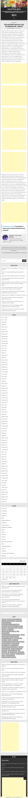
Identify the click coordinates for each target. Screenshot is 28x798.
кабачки (22, 635)
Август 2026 (4, 317)
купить (9, 640)
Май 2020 (4, 485)
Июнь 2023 (4, 407)
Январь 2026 (4, 334)
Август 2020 (4, 480)
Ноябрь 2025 (4, 338)
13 (3, 571)
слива (3, 654)
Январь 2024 (4, 390)
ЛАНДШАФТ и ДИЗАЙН (7, 527)
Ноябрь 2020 (4, 473)
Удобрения (4, 555)
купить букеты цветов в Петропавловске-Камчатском (13, 641)
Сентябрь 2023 (5, 400)
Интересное (14, 22)
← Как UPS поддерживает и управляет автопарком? (14, 252)
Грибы (3, 518)
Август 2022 (4, 428)
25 (21, 574)
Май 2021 (4, 459)
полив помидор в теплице (16, 648)
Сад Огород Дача (14, 9)
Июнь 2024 (4, 378)
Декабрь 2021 (5, 442)
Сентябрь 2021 (5, 449)
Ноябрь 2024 (4, 367)
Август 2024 (4, 374)
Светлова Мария (11, 28)
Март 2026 (4, 329)
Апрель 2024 (4, 383)
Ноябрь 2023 (4, 395)
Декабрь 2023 (5, 393)
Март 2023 (4, 414)
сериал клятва (21, 652)
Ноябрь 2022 (4, 423)
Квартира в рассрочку (6, 622)
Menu (15, 15)
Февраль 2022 (5, 437)
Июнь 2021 (4, 456)
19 (24, 571)
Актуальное (4, 508)
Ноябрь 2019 (4, 499)
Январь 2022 (4, 440)
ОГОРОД (3, 534)
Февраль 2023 (5, 416)
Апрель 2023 (4, 411)
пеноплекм (21, 647)
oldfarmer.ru (19, 797)
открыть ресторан (14, 645)
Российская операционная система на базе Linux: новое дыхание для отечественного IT (12, 596)
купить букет (15, 640)
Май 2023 (4, 409)
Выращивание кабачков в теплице (14, 619)
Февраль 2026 (5, 331)
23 (14, 574)
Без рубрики (4, 510)
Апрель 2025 (4, 355)
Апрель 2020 (4, 487)
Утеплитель (4, 628)
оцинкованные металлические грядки (9, 647)
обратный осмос (15, 643)
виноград (4, 629)
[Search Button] (14, 18)
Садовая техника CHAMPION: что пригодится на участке (14, 295)
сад (19, 650)
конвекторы (4, 640)
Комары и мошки (5, 525)
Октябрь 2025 (5, 341)
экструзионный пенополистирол (9, 657)
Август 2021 (4, 452)
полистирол (4, 650)
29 (10, 577)
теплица (7, 654)
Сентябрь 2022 (5, 426)
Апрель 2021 (4, 461)
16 (14, 571)
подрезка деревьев (6, 648)
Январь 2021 (4, 468)
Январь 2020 (4, 494)
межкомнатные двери (6, 643)
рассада (3, 536)
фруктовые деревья (20, 654)
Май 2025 (4, 352)
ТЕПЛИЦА (4, 551)
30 (14, 577)
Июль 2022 (4, 430)
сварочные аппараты (12, 652)
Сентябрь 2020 (5, 478)
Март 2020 (4, 489)
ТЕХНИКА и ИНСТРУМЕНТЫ (8, 553)
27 (3, 577)
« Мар (3, 579)
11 (21, 569)
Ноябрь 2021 (4, 445)
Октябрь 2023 (5, 397)
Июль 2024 (4, 376)
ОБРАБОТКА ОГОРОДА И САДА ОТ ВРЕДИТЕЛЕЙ (10, 624)
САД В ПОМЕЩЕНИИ (6, 546)
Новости (3, 532)
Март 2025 (4, 357)
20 (3, 574)
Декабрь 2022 (5, 421)
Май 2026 (4, 324)
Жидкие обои (19, 621)
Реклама (3, 539)
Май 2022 (4, 433)
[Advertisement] (14, 787)
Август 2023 (4, 402)
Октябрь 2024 (5, 369)
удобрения (12, 654)
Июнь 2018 (4, 501)
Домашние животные (6, 520)
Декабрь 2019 (5, 496)
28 (7, 577)
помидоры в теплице (12, 650)
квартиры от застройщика (7, 638)
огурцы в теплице (5, 645)
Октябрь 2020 (5, 475)
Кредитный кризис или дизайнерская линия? (14, 25)
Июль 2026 (4, 319)
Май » (6, 579)
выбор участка (10, 629)
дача (18, 631)
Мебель (3, 529)
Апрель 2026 (4, 327)
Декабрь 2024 (5, 364)
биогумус (20, 628)
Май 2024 (4, 381)
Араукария (4, 619)
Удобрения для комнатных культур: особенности (12, 626)
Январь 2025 (4, 362)
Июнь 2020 (4, 482)
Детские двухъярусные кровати (8, 621)
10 (17, 569)
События (3, 548)
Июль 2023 (4, 404)
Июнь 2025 (4, 350)
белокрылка (4, 513)
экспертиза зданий (10, 655)
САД (3, 543)
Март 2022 (4, 435)
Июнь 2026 (4, 322)
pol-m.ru (14, 797)
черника (3, 655)
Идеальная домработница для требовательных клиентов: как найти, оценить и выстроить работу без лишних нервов (14, 284)
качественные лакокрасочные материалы (10, 636)
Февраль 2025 (5, 360)
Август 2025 (4, 345)
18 (21, 571)
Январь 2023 (4, 419)
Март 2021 (4, 463)
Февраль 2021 (5, 466)
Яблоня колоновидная (12, 628)
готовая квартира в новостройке (8, 631)
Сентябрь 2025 (5, 343)
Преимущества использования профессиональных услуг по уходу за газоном (13, 601)
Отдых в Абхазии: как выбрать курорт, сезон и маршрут (13, 275)
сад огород (4, 652)
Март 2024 (4, 386)
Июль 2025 (4, 348)
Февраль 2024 (5, 388)
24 (17, 574)
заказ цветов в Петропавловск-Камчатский (11, 635)
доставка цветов (5, 633)
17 (17, 571)
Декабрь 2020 (5, 470)
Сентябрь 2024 (5, 371)
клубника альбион (18, 638)
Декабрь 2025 (5, 336)
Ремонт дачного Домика (7, 541)
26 (24, 574)
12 (24, 569)
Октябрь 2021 (5, 447)
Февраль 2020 (5, 492)
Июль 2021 (4, 454)
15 (10, 571)
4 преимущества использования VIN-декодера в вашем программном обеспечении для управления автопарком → (14, 249)
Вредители (4, 515)
